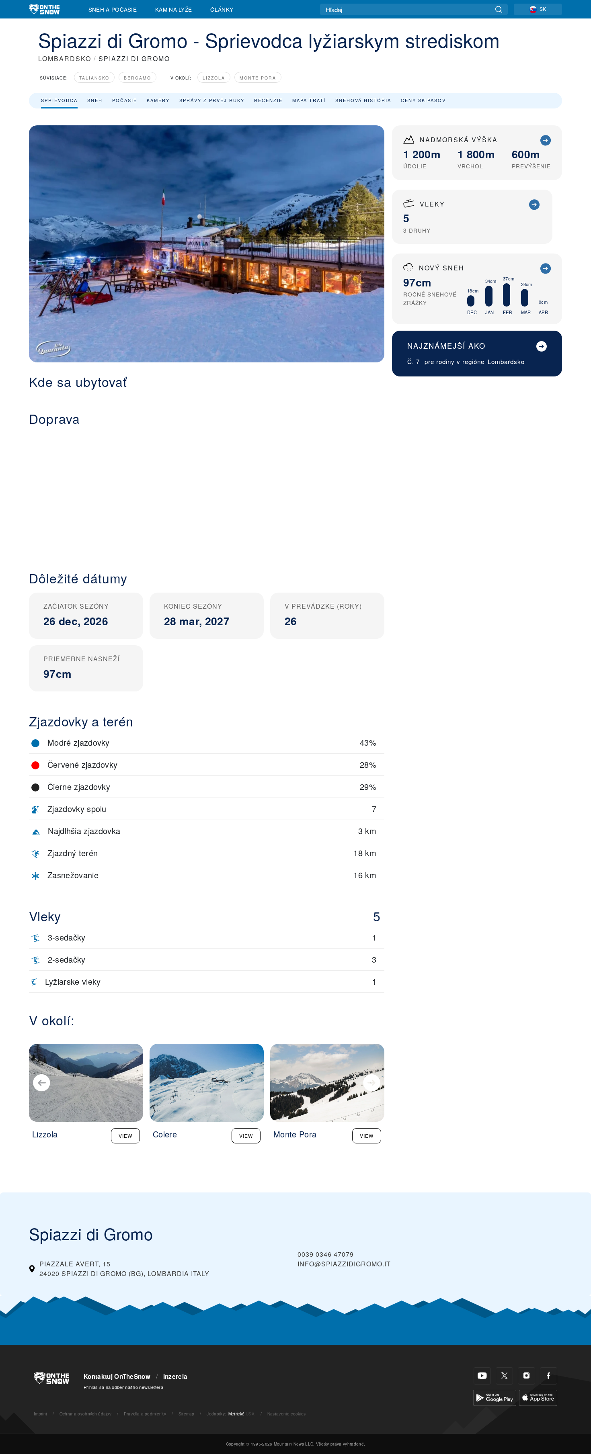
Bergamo (137, 78)
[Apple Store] (538, 1397)
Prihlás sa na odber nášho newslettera (123, 1387)
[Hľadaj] (499, 9)
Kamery (158, 100)
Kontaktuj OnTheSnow (117, 1376)
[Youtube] (482, 1375)
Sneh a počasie (112, 9)
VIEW (125, 1135)
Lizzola (214, 78)
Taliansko (94, 78)
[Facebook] (548, 1375)
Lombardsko (506, 361)
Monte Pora (258, 78)
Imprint (40, 1414)
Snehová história (363, 100)
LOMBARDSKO (64, 58)
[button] (206, 492)
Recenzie (268, 100)
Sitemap (187, 1414)
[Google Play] (494, 1397)
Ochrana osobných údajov (85, 1414)
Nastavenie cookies (286, 1414)
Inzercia (175, 1376)
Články (221, 9)
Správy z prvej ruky (211, 100)
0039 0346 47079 (326, 1254)
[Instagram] (526, 1375)
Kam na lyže (173, 9)
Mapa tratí (309, 100)
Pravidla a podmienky (145, 1414)
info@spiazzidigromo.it (344, 1263)
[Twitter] (504, 1375)
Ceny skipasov (423, 100)
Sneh (95, 100)
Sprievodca (59, 100)
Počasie (124, 100)
